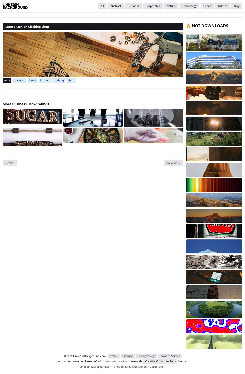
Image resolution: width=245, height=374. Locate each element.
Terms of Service (169, 356)
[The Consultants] (93, 118)
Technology (189, 6)
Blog (237, 6)
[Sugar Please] (32, 118)
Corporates (153, 6)
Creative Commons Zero (160, 361)
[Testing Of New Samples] (153, 137)
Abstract (115, 6)
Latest (32, 80)
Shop (71, 80)
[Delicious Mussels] (93, 137)
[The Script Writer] (32, 137)
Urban (207, 6)
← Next (9, 163)
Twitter (114, 356)
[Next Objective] (153, 118)
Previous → (173, 163)
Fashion (45, 80)
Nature (171, 6)
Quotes (222, 6)
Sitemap (128, 356)
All (102, 6)
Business (133, 6)
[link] (93, 54)
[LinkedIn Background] (15, 6)
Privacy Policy (146, 356)
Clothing (59, 80)
